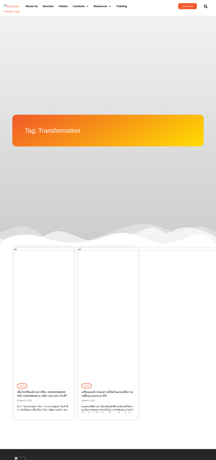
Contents (79, 6)
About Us (31, 6)
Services (48, 6)
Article (22, 386)
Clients (63, 6)
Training (121, 6)
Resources (100, 6)
